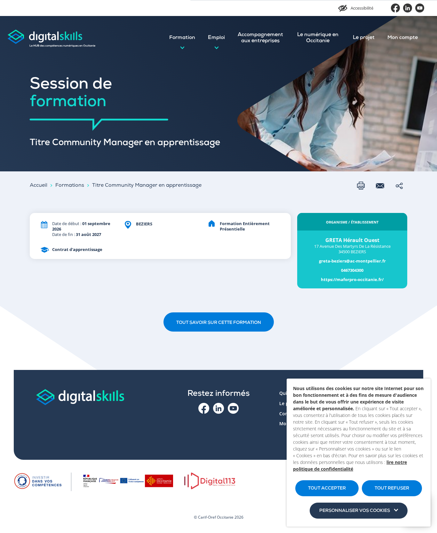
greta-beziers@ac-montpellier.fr (352, 261)
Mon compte (402, 38)
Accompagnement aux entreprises (260, 38)
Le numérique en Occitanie (317, 38)
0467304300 (352, 270)
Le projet (364, 38)
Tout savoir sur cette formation (218, 323)
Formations (69, 185)
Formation (182, 38)
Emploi (216, 38)
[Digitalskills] (51, 38)
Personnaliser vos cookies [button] (354, 511)
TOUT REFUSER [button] (392, 488)
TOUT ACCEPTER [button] (327, 488)
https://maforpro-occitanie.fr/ (352, 279)
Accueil (38, 185)
